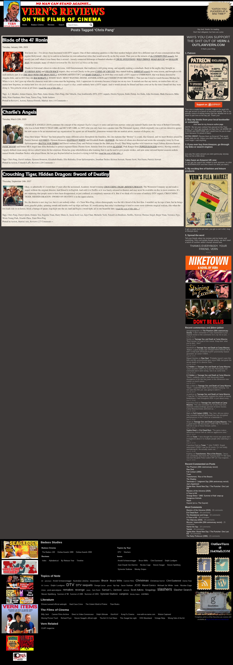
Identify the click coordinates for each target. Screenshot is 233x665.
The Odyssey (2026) (194, 520)
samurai (126, 590)
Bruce (104, 580)
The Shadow (191, 479)
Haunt (188, 501)
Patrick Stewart (154, 159)
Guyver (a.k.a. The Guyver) (197, 503)
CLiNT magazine (47, 628)
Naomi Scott (131, 159)
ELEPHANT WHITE (76, 140)
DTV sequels (104, 93)
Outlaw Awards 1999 (65, 552)
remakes (68, 589)
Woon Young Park (10, 218)
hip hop (116, 585)
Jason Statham (127, 585)
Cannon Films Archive (60, 614)
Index (44, 561)
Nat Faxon (142, 159)
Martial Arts (47, 100)
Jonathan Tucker (102, 159)
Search (61, 25)
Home (24, 25)
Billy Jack (45, 614)
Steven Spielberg (173, 565)
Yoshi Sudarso (48, 97)
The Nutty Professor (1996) (197, 536)
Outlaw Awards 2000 (84, 552)
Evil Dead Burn (205, 430)
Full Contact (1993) (200, 413)
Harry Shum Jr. (61, 214)
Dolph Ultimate (102, 614)
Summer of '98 (63, 594)
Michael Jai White (165, 585)
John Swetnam (152, 93)
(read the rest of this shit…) (51, 87)
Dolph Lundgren (171, 561)
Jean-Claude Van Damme (128, 565)
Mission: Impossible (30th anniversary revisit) (204, 522)
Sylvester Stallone (125, 569)
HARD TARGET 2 (93, 74)
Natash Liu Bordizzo (117, 214)
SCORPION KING (33, 71)
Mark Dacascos (166, 93)
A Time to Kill (191, 493)
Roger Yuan (161, 214)
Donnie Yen (35, 214)
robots (88, 590)
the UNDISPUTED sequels (162, 56)
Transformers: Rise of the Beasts (209, 454)
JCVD (137, 585)
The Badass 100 (48, 552)
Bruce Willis (143, 561)
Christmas (142, 580)
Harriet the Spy (192, 527)
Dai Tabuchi (71, 93)
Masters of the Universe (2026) (198, 491)
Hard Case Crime (76, 604)
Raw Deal (205, 358)
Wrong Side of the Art (176, 618)
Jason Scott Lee (76, 214)
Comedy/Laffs (24, 162)
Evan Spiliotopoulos (86, 159)
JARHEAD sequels (142, 71)
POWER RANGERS (148, 146)
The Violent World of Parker (96, 604)
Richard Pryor (66, 618)
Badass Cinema (37, 25)
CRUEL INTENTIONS (125, 59)
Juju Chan (88, 214)
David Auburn (24, 159)
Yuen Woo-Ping (39, 218)
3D (42, 581)
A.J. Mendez (13, 93)
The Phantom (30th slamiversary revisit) (202, 467)
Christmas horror (157, 581)
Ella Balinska (70, 159)
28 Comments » (48, 162)
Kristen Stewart (117, 159)
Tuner (195, 437)
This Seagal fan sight (128, 618)
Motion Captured (164, 614)
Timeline (80, 561)
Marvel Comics (149, 585)
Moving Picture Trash (49, 618)
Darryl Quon (23, 214)
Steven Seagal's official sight (85, 618)
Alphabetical (54, 561)
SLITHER (110, 140)
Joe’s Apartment (192, 484)
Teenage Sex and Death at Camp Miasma (211, 339)
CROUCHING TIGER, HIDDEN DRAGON (123, 186)
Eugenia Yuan (48, 214)
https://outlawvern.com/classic (217, 619)
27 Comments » (46, 221)
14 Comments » (61, 100)
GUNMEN (44, 140)
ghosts (109, 585)
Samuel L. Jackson (111, 590)
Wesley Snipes (140, 569)
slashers (164, 589)
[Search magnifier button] (91, 24)
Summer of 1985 (76, 594)
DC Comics (45, 585)
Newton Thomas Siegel (144, 214)
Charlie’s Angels (19, 112)
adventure (48, 581)
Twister (189, 529)
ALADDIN (117, 146)
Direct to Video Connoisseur (83, 614)
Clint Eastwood (156, 561)
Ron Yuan (25, 97)
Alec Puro (37, 93)
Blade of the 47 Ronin (25, 40)
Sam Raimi (96, 590)
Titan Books (114, 604)
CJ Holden (190, 367)
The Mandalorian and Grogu (197, 515)
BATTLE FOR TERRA (48, 143)
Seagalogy (150, 590)
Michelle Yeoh (100, 214)
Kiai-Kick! (114, 614)
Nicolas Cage (145, 565)
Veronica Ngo (173, 214)
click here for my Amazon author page (208, 124)
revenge (80, 589)
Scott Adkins (137, 589)
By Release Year (67, 561)
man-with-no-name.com (146, 614)
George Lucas (100, 585)
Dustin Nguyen (117, 93)
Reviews (51, 25)
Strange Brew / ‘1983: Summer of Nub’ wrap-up (204, 496)
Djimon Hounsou (39, 159)
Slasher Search (183, 589)
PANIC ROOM (9, 146)
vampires (124, 594)
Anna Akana (48, 93)
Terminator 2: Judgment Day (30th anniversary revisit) (207, 482)
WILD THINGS (143, 59)
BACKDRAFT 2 (41, 77)
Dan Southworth (84, 93)
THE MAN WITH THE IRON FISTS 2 (40, 74)
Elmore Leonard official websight (54, 604)
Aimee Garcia (26, 93)
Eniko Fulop (130, 93)
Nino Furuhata (14, 97)
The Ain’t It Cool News (108, 618)
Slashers (127, 552)
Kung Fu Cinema (127, 614)
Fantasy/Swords (33, 100)
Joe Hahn (141, 93)
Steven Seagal (159, 565)
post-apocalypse (54, 590)
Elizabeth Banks (55, 159)
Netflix (130, 214)
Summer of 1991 (92, 594)
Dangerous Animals (194, 498)
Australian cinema (80, 581)
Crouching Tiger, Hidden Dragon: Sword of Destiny (55, 174)
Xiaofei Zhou (25, 218)
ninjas (43, 590)
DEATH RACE (51, 71)
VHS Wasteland (145, 618)
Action (23, 100)
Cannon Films (129, 581)
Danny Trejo (187, 581)
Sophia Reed (191, 430)
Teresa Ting (36, 97)
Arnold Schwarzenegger (127, 561)
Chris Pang (59, 93)
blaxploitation (95, 581)
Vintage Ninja (160, 618)
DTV (95, 93)
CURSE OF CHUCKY (105, 71)
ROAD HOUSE (158, 59)
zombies (145, 594)
